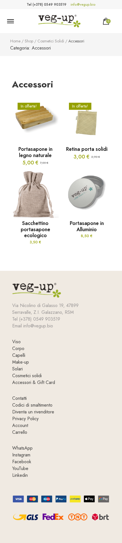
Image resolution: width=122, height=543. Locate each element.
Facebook (21, 461)
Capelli (18, 355)
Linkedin (20, 475)
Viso (16, 341)
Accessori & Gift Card (33, 382)
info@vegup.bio (83, 4)
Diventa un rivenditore (33, 412)
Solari (17, 369)
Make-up (20, 362)
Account (20, 425)
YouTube (20, 468)
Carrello (19, 432)
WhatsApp (22, 448)
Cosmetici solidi (27, 375)
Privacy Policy (25, 418)
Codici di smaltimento (32, 405)
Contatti (19, 398)
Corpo (18, 348)
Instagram (21, 455)
